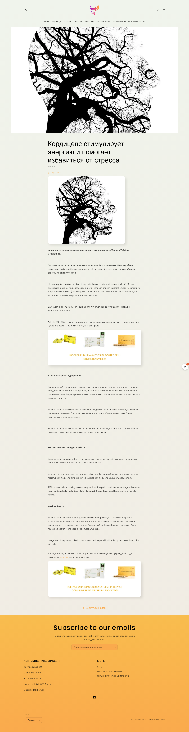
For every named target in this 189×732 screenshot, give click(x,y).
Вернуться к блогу (96, 607)
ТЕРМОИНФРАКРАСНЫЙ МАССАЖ (113, 676)
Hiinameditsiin (142, 719)
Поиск (99, 667)
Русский (31, 720)
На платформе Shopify (157, 719)
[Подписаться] (115, 647)
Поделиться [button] (56, 172)
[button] (26, 10)
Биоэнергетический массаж (109, 671)
